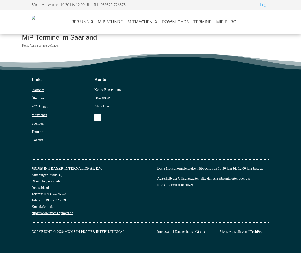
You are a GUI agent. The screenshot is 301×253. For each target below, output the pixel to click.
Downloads (175, 22)
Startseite (38, 90)
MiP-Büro (226, 22)
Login (264, 4)
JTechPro (255, 231)
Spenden (38, 123)
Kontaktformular (43, 206)
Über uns (78, 22)
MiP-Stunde (110, 22)
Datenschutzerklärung (190, 231)
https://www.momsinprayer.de (52, 213)
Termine (202, 22)
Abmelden (101, 106)
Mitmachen (140, 22)
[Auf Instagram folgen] (97, 117)
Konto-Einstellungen (108, 89)
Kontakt (37, 140)
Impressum (164, 231)
